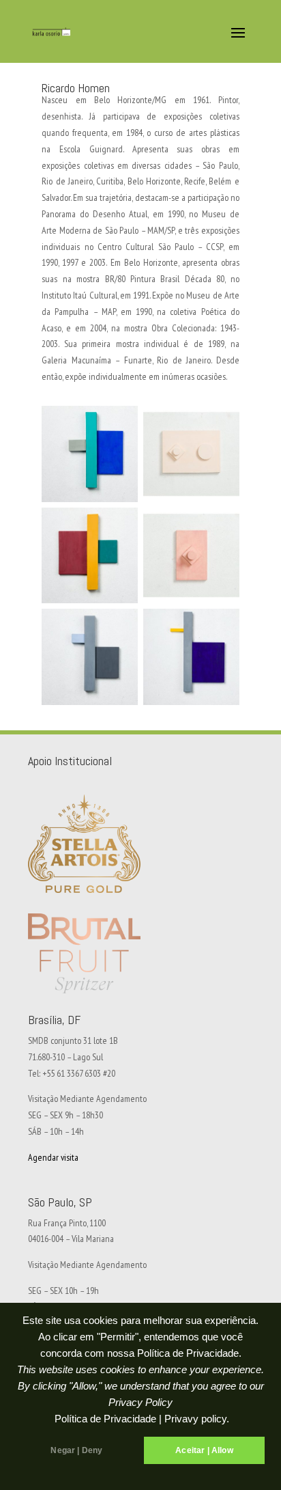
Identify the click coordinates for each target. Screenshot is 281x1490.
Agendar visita (53, 1157)
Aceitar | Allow (204, 1450)
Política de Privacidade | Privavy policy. (142, 1418)
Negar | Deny (76, 1450)
